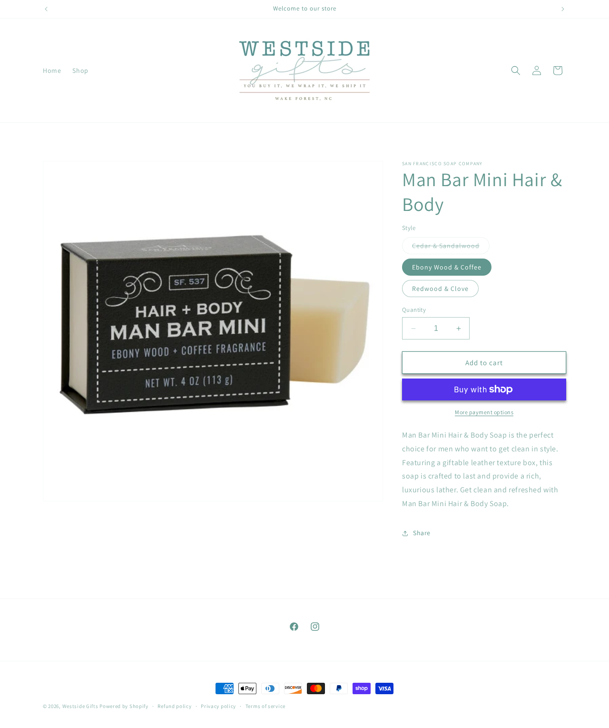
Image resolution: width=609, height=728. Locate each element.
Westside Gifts (80, 706)
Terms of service (265, 706)
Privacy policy (218, 706)
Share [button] (422, 533)
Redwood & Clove (440, 288)
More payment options (484, 412)
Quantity (414, 310)
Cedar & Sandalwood (451, 247)
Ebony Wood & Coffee (446, 267)
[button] (515, 70)
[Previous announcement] (46, 9)
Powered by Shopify (123, 706)
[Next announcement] (562, 9)
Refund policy (174, 706)
